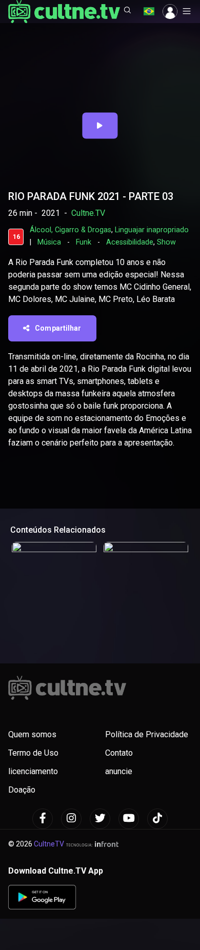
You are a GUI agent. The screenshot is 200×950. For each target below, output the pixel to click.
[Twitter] (100, 818)
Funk (83, 242)
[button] (127, 11)
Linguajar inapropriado (152, 230)
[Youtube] (128, 818)
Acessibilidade (129, 242)
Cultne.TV (88, 213)
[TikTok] (157, 818)
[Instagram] (71, 818)
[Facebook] (42, 818)
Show (166, 242)
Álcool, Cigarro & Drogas (70, 230)
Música (49, 242)
